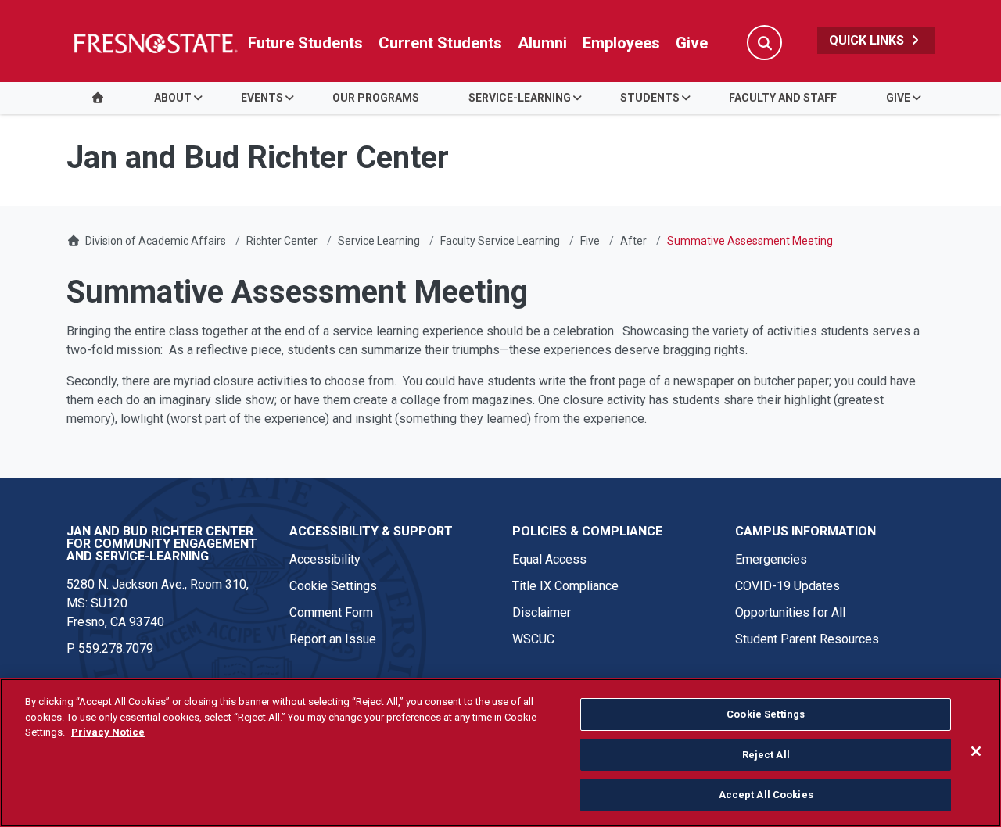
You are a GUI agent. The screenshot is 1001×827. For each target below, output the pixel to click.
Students (650, 97)
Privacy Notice (108, 732)
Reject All (766, 755)
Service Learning (379, 240)
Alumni (542, 43)
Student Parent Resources (807, 639)
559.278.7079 (115, 648)
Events (262, 97)
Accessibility (325, 559)
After (633, 240)
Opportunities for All (790, 612)
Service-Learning (519, 97)
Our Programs (375, 97)
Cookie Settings (333, 585)
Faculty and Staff (783, 97)
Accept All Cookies (766, 794)
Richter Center (282, 240)
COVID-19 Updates (787, 585)
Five (590, 240)
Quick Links (868, 40)
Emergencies (771, 559)
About (173, 97)
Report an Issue (332, 639)
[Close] (976, 751)
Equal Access (549, 559)
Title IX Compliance (565, 585)
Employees (621, 43)
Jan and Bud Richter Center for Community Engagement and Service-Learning (161, 544)
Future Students (305, 43)
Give (692, 43)
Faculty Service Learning (500, 240)
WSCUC (533, 639)
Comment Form (331, 612)
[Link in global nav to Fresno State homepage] (154, 43)
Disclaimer (541, 612)
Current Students (440, 43)
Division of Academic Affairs (155, 240)
